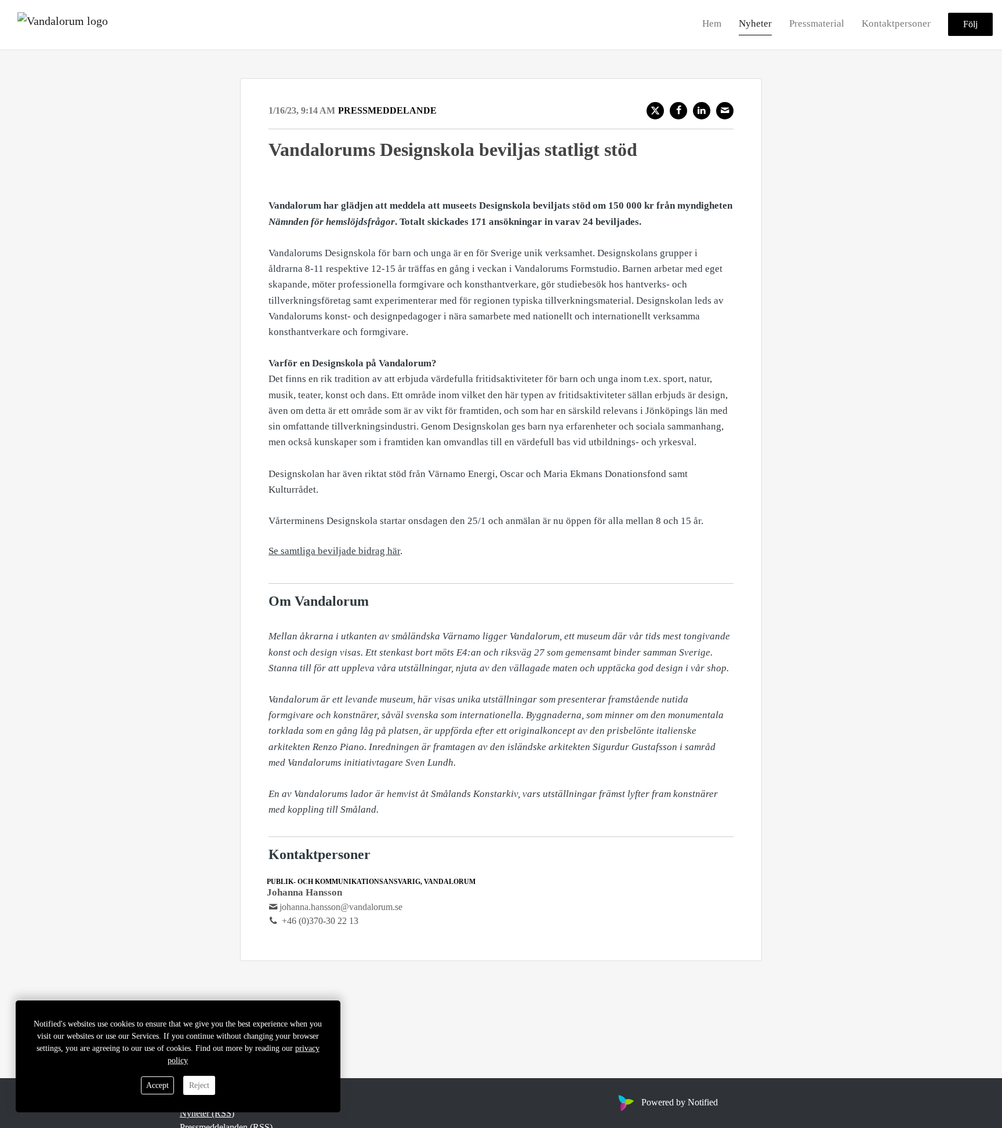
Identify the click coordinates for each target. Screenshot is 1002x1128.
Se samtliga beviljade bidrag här (334, 550)
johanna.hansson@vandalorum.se (340, 907)
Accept (157, 1085)
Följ (970, 25)
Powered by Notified (679, 1102)
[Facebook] (678, 110)
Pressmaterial (816, 24)
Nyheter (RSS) (207, 1113)
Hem (711, 24)
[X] (655, 110)
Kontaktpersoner (896, 24)
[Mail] (725, 110)
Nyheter (755, 24)
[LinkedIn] (701, 110)
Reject (199, 1085)
